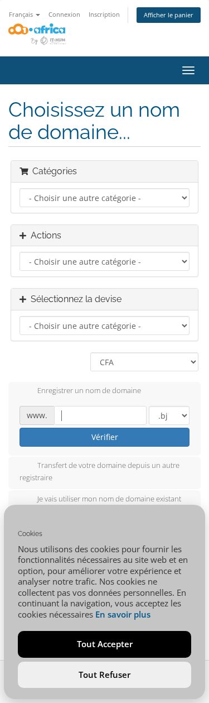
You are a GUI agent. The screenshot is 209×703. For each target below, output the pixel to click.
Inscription (104, 14)
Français (22, 14)
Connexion (64, 14)
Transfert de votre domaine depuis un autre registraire (99, 472)
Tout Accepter (105, 643)
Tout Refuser (104, 674)
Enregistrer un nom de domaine (89, 391)
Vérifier (104, 437)
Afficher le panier (168, 15)
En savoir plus (122, 614)
